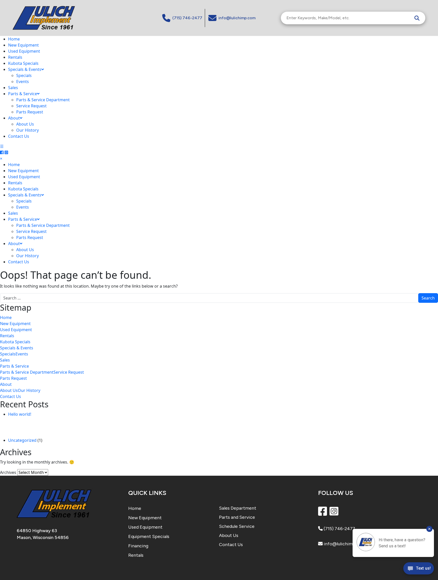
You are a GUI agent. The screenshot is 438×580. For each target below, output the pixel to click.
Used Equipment (24, 51)
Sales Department (237, 508)
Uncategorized (22, 440)
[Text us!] (418, 569)
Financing (138, 546)
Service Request (31, 106)
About (14, 118)
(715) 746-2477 (339, 528)
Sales (13, 87)
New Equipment (23, 45)
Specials (24, 75)
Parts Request (29, 112)
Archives (8, 472)
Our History (27, 130)
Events (22, 81)
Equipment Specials (148, 536)
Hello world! (19, 414)
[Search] (417, 18)
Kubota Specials (23, 63)
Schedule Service (236, 526)
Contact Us (18, 136)
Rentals (15, 57)
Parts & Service (22, 93)
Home (14, 39)
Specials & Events (24, 69)
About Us (25, 124)
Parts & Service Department (43, 100)
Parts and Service (237, 517)
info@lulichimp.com (344, 544)
